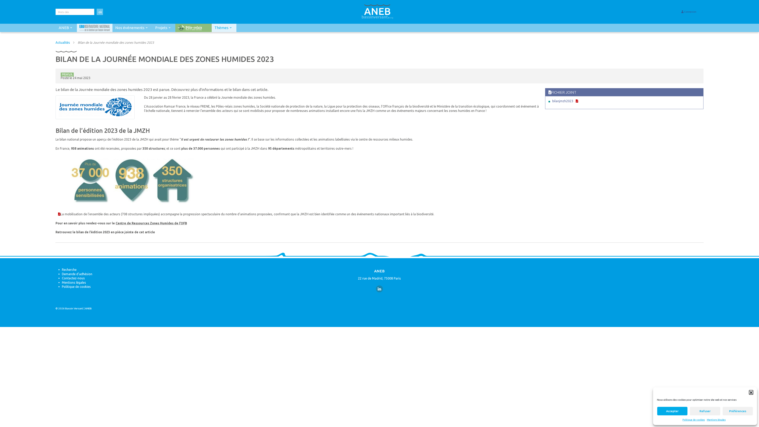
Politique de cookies (694, 419)
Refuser (705, 411)
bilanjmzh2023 (562, 101)
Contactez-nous (73, 278)
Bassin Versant (74, 308)
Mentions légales (716, 419)
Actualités (63, 42)
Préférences (737, 411)
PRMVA (67, 74)
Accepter (672, 411)
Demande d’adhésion (77, 274)
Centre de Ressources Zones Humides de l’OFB (151, 223)
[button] (751, 392)
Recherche (69, 269)
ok (100, 12)
